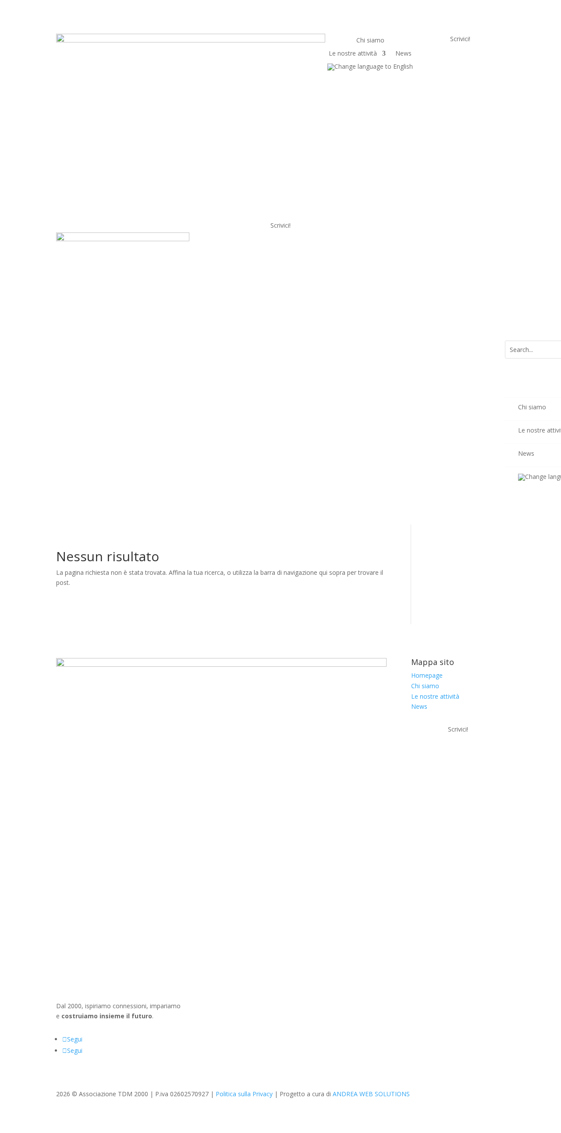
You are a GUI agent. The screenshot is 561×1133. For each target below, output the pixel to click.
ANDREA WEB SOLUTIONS (371, 1094)
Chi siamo (370, 40)
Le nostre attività (353, 53)
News (403, 53)
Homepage (427, 675)
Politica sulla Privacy (244, 1094)
